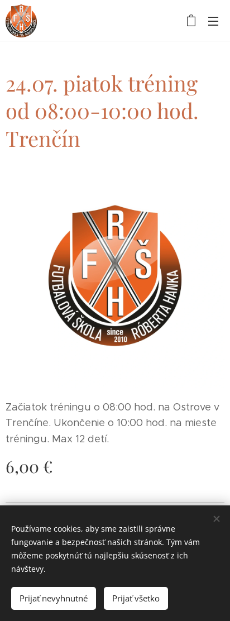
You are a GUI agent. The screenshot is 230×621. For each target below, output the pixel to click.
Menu (213, 20)
